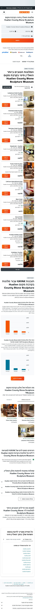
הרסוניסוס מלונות (26, 569)
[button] (2, 8)
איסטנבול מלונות (27, 571)
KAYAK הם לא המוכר (27, 602)
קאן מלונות (28, 567)
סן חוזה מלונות (27, 562)
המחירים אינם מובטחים (28, 597)
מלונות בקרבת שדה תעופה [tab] (13, 539)
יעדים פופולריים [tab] (27, 539)
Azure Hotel (18, 217)
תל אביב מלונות (27, 549)
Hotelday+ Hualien (16, 252)
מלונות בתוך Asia (17, 582)
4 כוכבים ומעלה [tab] (26, 399)
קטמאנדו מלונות (27, 551)
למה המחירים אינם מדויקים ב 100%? (22, 608)
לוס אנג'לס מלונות (26, 560)
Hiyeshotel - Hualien (16, 146)
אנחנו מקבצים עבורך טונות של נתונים (22, 605)
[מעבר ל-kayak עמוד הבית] (24, 12)
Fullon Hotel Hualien (16, 164)
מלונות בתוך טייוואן (8, 582)
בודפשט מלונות (27, 564)
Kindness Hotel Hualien (15, 110)
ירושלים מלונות (27, 553)
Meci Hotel (19, 199)
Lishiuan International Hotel (14, 181)
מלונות (24, 582)
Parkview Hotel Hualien (15, 128)
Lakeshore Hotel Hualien (15, 93)
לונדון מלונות (27, 555)
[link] (17, 378)
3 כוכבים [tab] (9, 399)
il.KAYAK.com (30, 582)
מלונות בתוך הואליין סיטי (18, 584)
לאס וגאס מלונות (26, 558)
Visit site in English (11, 8)
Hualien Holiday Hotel (15, 234)
